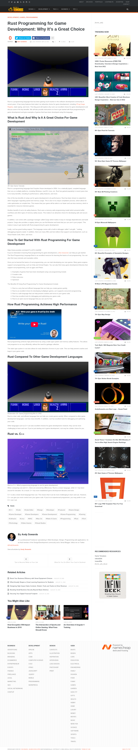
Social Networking (15, 688)
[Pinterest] (24, 2)
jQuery (31, 674)
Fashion (74, 674)
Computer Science (36, 660)
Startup (11, 692)
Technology (13, 523)
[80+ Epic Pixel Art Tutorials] (112, 114)
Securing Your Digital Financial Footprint (23, 593)
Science (74, 727)
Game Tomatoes (100, 556)
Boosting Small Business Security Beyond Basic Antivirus (29, 590)
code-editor (29, 510)
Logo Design (54, 664)
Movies (73, 717)
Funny (73, 681)
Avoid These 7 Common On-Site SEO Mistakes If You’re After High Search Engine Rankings (112, 441)
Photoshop (54, 667)
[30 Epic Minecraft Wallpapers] (112, 206)
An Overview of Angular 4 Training (74, 626)
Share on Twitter (24, 38)
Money (73, 713)
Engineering (75, 667)
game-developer (15, 514)
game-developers (32, 514)
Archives (89, 2)
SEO (9, 685)
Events (10, 667)
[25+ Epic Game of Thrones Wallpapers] (112, 457)
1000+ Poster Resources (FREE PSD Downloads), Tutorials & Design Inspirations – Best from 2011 (112, 63)
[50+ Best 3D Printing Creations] (112, 176)
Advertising (12, 650)
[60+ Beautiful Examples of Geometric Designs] (112, 237)
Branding (11, 657)
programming (66, 519)
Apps (30, 653)
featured (62, 510)
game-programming (68, 514)
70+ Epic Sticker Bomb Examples (107, 378)
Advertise (119, 2)
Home (73, 706)
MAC (30, 519)
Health (73, 699)
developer (50, 510)
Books (73, 653)
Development (43, 9)
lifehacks (13, 519)
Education (75, 660)
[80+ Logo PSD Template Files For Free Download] (112, 488)
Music (73, 720)
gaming (82, 514)
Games (22, 17)
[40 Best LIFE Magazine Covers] (112, 268)
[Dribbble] (30, 2)
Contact (126, 4)
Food (73, 678)
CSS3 (30, 664)
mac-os (39, 519)
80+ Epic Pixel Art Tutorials (104, 130)
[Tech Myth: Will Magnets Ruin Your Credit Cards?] (112, 329)
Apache (31, 650)
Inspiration (54, 657)
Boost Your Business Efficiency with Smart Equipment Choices (31, 578)
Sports (73, 734)
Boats (73, 650)
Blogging (11, 653)
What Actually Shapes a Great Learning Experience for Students (32, 582)
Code (31, 657)
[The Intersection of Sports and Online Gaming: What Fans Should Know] (48, 612)
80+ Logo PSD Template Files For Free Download (109, 505)
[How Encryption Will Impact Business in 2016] (20, 612)
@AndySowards (13, 545)
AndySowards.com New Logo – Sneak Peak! (111, 409)
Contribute (109, 2)
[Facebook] (9, 2)
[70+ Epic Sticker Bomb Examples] (112, 362)
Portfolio (99, 2)
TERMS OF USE (86, 749)
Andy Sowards (22, 41)
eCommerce (12, 660)
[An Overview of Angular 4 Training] (76, 612)
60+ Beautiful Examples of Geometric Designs (112, 253)
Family (73, 671)
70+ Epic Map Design (102, 314)
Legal (10, 678)
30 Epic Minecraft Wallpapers (105, 222)
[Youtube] (15, 2)
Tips (74, 9)
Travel (73, 741)
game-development (50, 514)
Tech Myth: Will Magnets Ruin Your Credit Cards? (110, 346)
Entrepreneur (13, 664)
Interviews (54, 660)
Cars (72, 657)
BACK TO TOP (126, 749)
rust (76, 519)
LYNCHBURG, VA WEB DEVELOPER (30, 749)
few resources (64, 253)
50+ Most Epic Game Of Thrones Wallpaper (110, 161)
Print (52, 671)
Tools (73, 738)
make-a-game (52, 519)
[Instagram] (27, 2)
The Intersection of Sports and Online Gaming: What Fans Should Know (48, 627)
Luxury (73, 710)
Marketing (12, 681)
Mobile (31, 678)
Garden (74, 688)
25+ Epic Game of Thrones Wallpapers (109, 473)
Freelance (12, 674)
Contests (53, 650)
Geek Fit (74, 692)
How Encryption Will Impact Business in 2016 (19, 626)
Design (31, 9)
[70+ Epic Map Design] (112, 299)
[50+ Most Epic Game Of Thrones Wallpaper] (112, 145)
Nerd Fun (74, 724)
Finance (11, 671)
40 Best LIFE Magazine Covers (106, 284)
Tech (55, 9)
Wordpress (33, 685)
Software (75, 731)
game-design (74, 510)
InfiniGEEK (98, 558)
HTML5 (31, 667)
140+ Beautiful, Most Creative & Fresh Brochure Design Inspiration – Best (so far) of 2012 (112, 98)
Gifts (73, 695)
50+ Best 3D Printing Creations (106, 192)
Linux (22, 519)
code (19, 510)
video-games (26, 523)
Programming (32, 17)
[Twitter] (12, 2)
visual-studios (41, 523)
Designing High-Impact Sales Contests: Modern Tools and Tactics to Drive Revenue (38, 586)
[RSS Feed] (21, 2)
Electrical (75, 664)
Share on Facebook (42, 38)
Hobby (73, 702)
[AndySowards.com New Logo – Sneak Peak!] (112, 393)
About (81, 2)
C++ (11, 510)
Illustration (55, 653)
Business (64, 9)
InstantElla (98, 561)
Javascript (33, 671)
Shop (127, 2)
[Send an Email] (18, 2)
